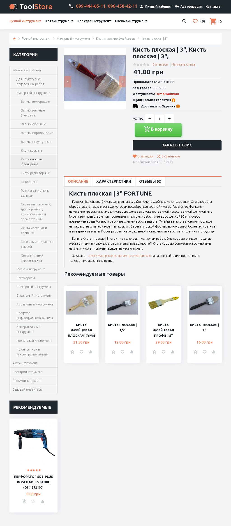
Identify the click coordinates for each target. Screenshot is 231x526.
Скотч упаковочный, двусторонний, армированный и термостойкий (36, 212)
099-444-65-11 (91, 6)
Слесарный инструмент (33, 287)
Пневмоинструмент (131, 21)
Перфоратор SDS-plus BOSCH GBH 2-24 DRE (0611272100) (33, 482)
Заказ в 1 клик (177, 145)
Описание (78, 181)
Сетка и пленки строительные (32, 258)
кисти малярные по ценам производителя (120, 255)
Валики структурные (36, 141)
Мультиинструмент (30, 269)
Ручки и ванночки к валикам (35, 193)
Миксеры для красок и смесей (37, 244)
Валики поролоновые (37, 133)
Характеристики (113, 181)
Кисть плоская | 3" (151, 161)
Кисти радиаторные (35, 173)
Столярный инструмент (33, 295)
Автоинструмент (59, 21)
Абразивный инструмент (34, 304)
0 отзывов (160, 64)
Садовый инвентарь (27, 389)
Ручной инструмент (25, 21)
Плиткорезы (25, 278)
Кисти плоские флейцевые (116, 38)
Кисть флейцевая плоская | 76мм (81, 330)
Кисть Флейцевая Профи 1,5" (163, 330)
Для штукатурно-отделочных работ (30, 81)
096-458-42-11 (122, 6)
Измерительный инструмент (28, 329)
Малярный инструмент (73, 38)
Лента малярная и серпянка (34, 230)
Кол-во (138, 118)
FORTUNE (167, 82)
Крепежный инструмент (34, 340)
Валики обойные (33, 124)
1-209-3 (168, 161)
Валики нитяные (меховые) (33, 113)
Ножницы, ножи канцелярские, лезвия (32, 352)
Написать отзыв (183, 64)
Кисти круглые (31, 150)
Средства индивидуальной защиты (34, 315)
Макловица (29, 182)
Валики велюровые (35, 101)
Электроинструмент (94, 21)
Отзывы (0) (150, 181)
